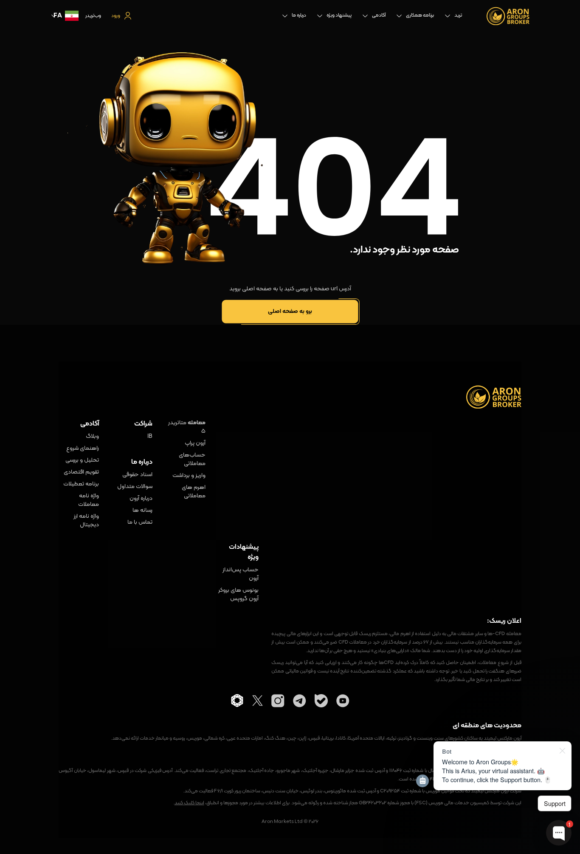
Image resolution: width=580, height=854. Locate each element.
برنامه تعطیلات (81, 484)
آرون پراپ (195, 443)
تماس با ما (139, 522)
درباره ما (299, 15)
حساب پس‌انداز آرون (240, 574)
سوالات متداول (134, 486)
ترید (458, 15)
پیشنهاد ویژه (339, 15)
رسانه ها (142, 510)
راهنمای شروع (82, 448)
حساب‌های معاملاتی (192, 459)
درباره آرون (141, 498)
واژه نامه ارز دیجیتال (86, 520)
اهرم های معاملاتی (194, 491)
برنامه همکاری (420, 15)
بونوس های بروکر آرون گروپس (238, 594)
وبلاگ (92, 436)
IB (149, 436)
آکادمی (379, 15)
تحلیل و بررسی (82, 460)
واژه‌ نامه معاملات (88, 500)
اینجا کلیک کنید (189, 803)
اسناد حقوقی (137, 475)
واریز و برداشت (189, 475)
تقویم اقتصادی (81, 472)
